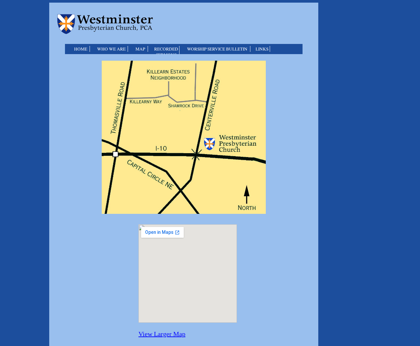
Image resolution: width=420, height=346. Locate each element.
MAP (140, 49)
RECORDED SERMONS (166, 52)
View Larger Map (161, 333)
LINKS (262, 49)
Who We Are (111, 49)
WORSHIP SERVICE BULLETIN (217, 49)
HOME (80, 49)
